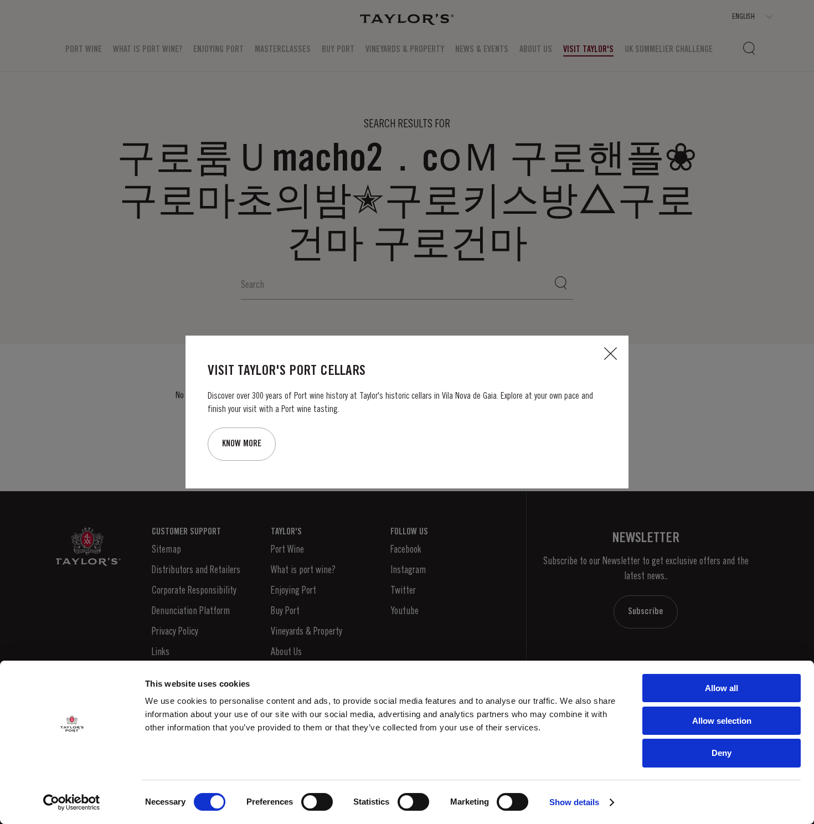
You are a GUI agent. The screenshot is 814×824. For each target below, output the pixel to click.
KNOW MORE (241, 444)
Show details (574, 802)
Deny (721, 753)
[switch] (317, 802)
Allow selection (721, 720)
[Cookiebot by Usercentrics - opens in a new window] (71, 802)
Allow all (721, 688)
